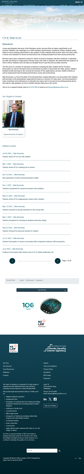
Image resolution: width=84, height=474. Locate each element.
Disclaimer (47, 372)
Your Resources (8, 369)
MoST (21, 460)
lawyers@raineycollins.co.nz (58, 87)
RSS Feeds (47, 375)
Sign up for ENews (50, 406)
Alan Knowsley (13, 129)
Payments (47, 378)
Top (79, 458)
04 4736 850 (33, 87)
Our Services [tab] (42, 290)
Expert (5, 460)
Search (46, 363)
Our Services (7, 366)
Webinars (6, 372)
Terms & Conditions (50, 366)
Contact (5, 375)
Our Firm (6, 363)
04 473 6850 (53, 391)
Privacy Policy (48, 369)
